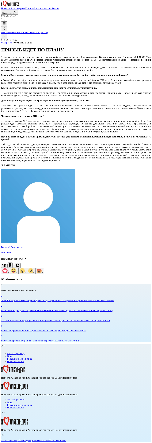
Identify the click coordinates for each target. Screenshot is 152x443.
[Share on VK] (4, 266)
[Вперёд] (4, 36)
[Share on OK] (10, 265)
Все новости (8, 13)
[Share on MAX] (18, 265)
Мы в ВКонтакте (9, 32)
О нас (10, 356)
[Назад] (4, 28)
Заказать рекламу (39, 32)
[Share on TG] (14, 266)
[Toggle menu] (4, 23)
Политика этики (15, 361)
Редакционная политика (19, 359)
